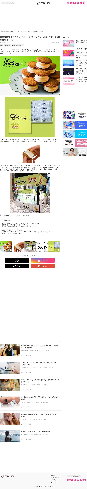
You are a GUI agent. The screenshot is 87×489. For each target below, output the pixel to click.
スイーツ (8, 45)
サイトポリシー (54, 480)
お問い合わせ (54, 479)
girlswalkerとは (55, 477)
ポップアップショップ (18, 45)
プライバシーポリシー (56, 482)
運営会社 (53, 475)
